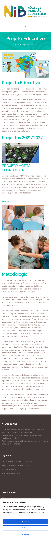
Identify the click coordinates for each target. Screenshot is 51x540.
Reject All (25, 534)
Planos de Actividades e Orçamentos (17, 461)
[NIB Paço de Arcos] (25, 11)
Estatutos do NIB (9, 469)
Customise (25, 528)
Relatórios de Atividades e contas (15, 465)
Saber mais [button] (6, 201)
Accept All (25, 521)
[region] (25, 519)
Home (17, 44)
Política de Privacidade (11, 473)
